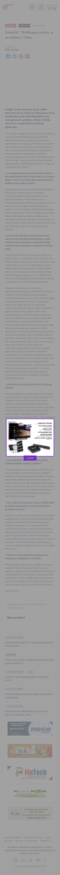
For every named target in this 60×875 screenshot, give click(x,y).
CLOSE (30, 457)
